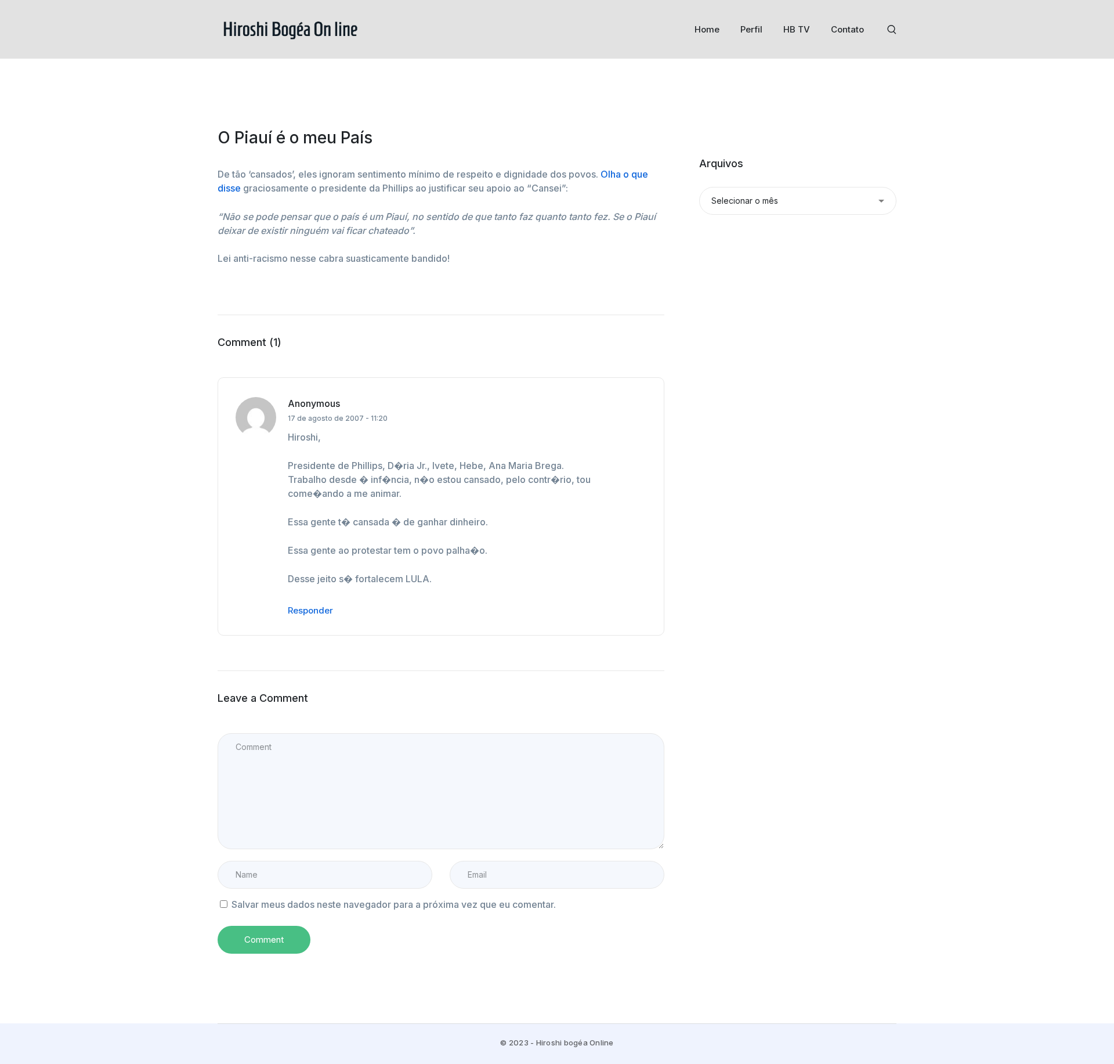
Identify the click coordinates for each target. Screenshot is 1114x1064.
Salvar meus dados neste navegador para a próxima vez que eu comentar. (394, 904)
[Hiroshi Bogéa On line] (290, 28)
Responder (310, 610)
